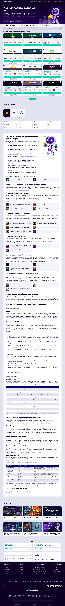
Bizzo (7, 573)
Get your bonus (13, 45)
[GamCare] (22, 596)
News (60, 1)
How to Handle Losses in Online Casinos (40, 575)
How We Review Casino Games (21, 575)
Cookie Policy (34, 604)
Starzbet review (13, 94)
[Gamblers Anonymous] (14, 596)
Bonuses (44, 1)
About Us (57, 567)
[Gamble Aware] (44, 596)
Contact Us (57, 569)
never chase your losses (33, 430)
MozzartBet (7, 575)
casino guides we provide (24, 190)
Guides (56, 1)
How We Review (57, 571)
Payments (50, 1)
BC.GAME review (13, 62)
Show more (32, 98)
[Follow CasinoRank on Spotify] (58, 586)
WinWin (7, 571)
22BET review (32, 62)
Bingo (21, 567)
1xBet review (52, 46)
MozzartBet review (13, 78)
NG (4, 585)
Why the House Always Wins (40, 567)
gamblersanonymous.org (28, 467)
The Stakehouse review (52, 78)
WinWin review (52, 94)
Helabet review (32, 94)
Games (39, 1)
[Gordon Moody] (31, 596)
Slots (22, 573)
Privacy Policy (57, 575)
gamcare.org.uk (26, 476)
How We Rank (57, 573)
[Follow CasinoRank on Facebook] (48, 586)
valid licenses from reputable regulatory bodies (49, 336)
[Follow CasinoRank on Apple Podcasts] (60, 586)
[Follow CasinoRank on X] (53, 586)
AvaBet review (13, 46)
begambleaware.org (27, 473)
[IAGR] (9, 596)
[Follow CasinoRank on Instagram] (51, 586)
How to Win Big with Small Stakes (40, 571)
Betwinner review (32, 46)
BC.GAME (7, 569)
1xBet (7, 567)
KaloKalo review (52, 62)
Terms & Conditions (17, 604)
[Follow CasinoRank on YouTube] (56, 586)
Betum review (32, 78)
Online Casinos (33, 1)
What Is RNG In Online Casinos (40, 573)
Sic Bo (21, 571)
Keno (22, 569)
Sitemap (49, 604)
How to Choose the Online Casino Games (40, 569)
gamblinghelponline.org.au (28, 479)
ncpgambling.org (27, 470)
